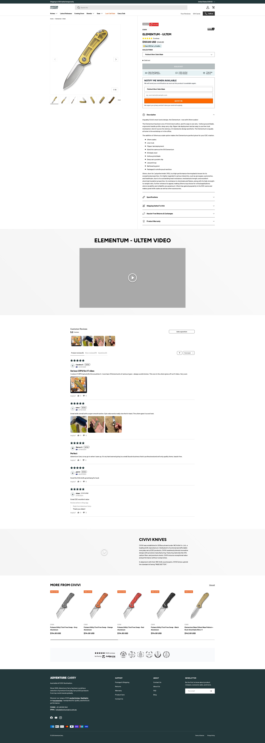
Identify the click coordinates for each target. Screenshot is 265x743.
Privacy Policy (211, 735)
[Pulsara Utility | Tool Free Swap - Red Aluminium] (132, 605)
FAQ (154, 690)
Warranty (118, 690)
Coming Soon (79, 13)
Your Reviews (186, 14)
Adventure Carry (58, 735)
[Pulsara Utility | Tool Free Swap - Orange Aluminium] (99, 605)
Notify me (178, 101)
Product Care (120, 695)
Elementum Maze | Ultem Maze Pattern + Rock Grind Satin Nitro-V (199, 628)
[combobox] (131, 7)
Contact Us (119, 699)
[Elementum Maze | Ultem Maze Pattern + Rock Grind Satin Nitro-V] (200, 605)
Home (51, 18)
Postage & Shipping (122, 682)
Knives (52, 13)
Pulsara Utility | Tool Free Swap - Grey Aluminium (63, 628)
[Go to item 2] (87, 341)
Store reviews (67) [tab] (91, 353)
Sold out (178, 67)
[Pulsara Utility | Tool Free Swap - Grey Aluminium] (65, 605)
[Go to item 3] (99, 341)
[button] (213, 7)
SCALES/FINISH (147, 50)
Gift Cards (196, 14)
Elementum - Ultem (60, 18)
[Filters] (179, 353)
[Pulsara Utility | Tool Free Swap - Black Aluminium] (166, 605)
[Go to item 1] (76, 341)
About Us (156, 686)
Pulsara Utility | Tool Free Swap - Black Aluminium (165, 628)
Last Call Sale (110, 13)
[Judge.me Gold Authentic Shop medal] (149, 654)
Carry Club (121, 13)
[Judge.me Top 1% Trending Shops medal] (166, 654)
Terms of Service (199, 735)
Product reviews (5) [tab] (77, 353)
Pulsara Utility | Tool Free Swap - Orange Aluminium (98, 628)
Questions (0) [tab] (102, 353)
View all (212, 585)
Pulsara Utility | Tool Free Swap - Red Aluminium (130, 628)
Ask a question (181, 332)
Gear (98, 13)
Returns (118, 686)
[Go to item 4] (110, 341)
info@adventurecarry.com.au (66, 710)
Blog (155, 695)
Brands (89, 13)
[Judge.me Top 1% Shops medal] (157, 654)
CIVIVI (144, 30)
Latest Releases (66, 13)
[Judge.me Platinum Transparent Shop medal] (132, 654)
